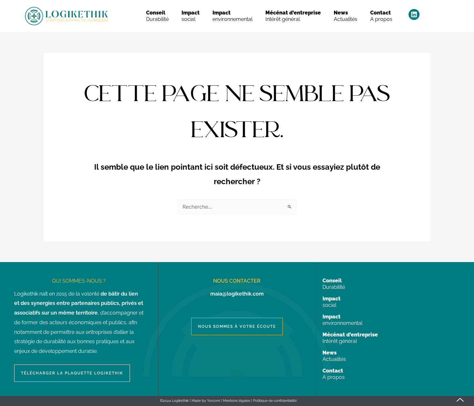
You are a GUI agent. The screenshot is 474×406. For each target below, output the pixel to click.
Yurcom (213, 401)
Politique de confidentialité (275, 401)
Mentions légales (236, 401)
